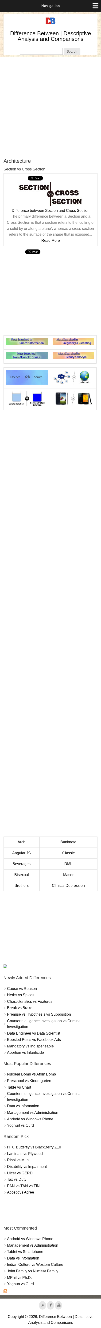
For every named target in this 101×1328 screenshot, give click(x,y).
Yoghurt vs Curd (20, 1125)
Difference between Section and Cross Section (50, 211)
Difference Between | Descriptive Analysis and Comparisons (50, 36)
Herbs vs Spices (20, 995)
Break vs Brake (19, 1008)
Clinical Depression (68, 886)
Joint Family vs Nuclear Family (32, 1271)
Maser (68, 875)
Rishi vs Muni (18, 1160)
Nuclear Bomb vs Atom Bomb (31, 1074)
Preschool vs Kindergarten (29, 1081)
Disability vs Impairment (27, 1167)
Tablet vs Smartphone (25, 1252)
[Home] (50, 24)
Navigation (50, 6)
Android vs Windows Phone (30, 1119)
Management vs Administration (32, 1113)
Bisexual (21, 875)
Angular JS (21, 853)
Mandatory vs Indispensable (30, 1046)
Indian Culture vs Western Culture (35, 1265)
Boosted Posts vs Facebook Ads (34, 1040)
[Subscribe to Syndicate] (5, 1292)
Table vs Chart (19, 1087)
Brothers (22, 886)
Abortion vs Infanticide (25, 1052)
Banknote (68, 842)
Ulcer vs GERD (20, 1173)
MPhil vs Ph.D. (19, 1278)
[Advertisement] (50, 107)
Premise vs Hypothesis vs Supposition (39, 1014)
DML (68, 864)
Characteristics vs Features (29, 1001)
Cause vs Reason (22, 989)
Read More (50, 240)
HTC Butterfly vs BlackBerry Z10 (34, 1147)
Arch (21, 842)
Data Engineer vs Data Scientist (33, 1033)
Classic (68, 853)
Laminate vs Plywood (25, 1154)
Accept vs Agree (20, 1192)
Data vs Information (23, 1106)
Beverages (21, 864)
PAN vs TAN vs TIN (23, 1186)
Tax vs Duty (16, 1179)
